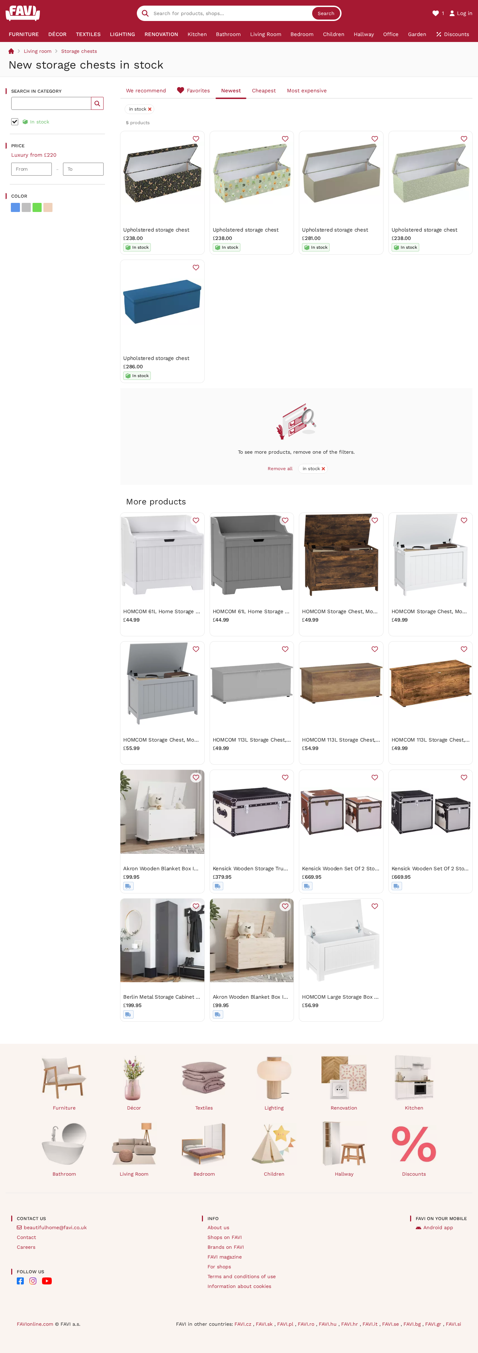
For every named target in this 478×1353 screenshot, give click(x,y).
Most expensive (307, 90)
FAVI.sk (265, 1324)
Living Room (134, 1174)
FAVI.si (453, 1324)
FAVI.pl (286, 1324)
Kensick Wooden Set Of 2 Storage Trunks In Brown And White (378, 868)
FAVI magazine (225, 1257)
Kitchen (414, 1108)
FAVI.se (391, 1324)
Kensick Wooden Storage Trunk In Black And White (275, 868)
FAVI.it (371, 1324)
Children (274, 1174)
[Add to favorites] (196, 139)
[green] (37, 207)
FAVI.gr (434, 1324)
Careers (26, 1247)
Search (326, 13)
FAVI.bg (412, 1324)
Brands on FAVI (226, 1247)
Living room (37, 51)
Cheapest (264, 90)
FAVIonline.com (35, 1324)
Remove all (280, 468)
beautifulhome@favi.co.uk (55, 1227)
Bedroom (204, 1174)
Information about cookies (239, 1286)
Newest (231, 90)
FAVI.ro (307, 1324)
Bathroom (64, 1174)
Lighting (274, 1108)
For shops (219, 1266)
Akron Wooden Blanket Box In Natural (259, 997)
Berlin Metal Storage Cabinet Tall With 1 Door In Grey (188, 997)
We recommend (146, 90)
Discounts (414, 1174)
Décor (134, 1108)
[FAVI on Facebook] (20, 1280)
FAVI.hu (328, 1324)
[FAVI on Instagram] (32, 1280)
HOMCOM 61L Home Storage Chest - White (176, 611)
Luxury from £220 (33, 155)
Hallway (344, 1174)
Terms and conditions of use (242, 1276)
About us (218, 1227)
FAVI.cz (243, 1324)
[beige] (47, 207)
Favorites (198, 90)
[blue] (15, 207)
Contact (26, 1237)
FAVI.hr (350, 1324)
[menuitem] (24, 34)
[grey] (26, 207)
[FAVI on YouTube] (47, 1280)
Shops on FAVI (225, 1237)
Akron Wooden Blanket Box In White (168, 868)
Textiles (204, 1108)
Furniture (64, 1108)
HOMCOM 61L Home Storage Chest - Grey (265, 611)
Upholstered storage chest (156, 230)
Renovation (344, 1108)
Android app (438, 1227)
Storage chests (79, 51)
